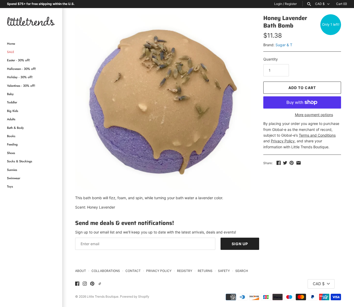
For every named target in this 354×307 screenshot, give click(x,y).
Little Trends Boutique (102, 296)
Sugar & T (283, 45)
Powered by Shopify (134, 296)
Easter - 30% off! (18, 60)
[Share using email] (298, 163)
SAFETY (224, 271)
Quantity (270, 59)
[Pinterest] (92, 283)
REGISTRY (184, 271)
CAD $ (320, 4)
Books (11, 136)
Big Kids (12, 111)
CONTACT (133, 271)
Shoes (11, 153)
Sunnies (12, 170)
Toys (10, 186)
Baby (10, 94)
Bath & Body (15, 127)
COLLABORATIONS (105, 271)
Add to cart (302, 87)
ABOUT (80, 271)
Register (291, 4)
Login (278, 4)
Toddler (12, 102)
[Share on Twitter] (285, 163)
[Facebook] (77, 283)
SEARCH (241, 271)
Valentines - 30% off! (21, 85)
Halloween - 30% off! (21, 68)
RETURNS (205, 271)
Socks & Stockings (19, 161)
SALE (10, 52)
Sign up (240, 244)
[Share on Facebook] (279, 163)
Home (11, 43)
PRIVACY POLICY (159, 271)
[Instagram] (85, 283)
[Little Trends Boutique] (31, 21)
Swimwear (13, 178)
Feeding (12, 144)
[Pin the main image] (291, 163)
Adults (11, 119)
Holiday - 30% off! (20, 77)
